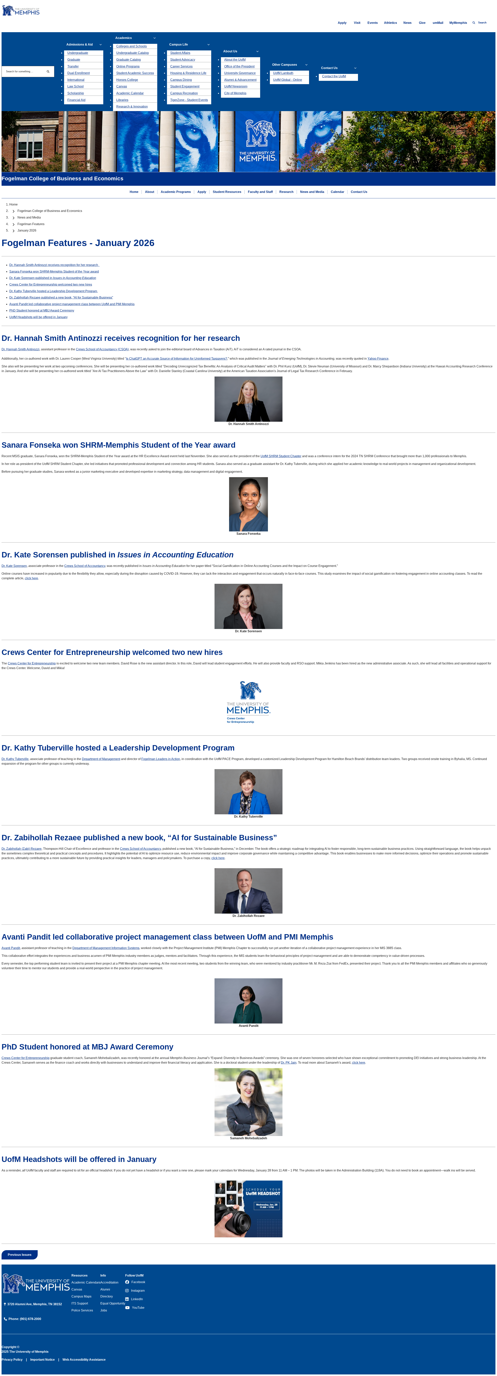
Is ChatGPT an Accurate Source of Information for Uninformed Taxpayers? (176, 358)
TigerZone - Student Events (189, 100)
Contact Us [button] (329, 68)
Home (134, 191)
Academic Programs (176, 191)
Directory (106, 1296)
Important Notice (42, 1359)
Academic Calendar (130, 93)
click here (31, 578)
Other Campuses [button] (284, 64)
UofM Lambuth (283, 73)
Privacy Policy (12, 1359)
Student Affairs (180, 52)
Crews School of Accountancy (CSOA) (102, 349)
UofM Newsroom (235, 86)
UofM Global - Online (287, 79)
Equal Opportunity (112, 1303)
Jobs (103, 1310)
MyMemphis (458, 22)
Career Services (181, 66)
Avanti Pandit (11, 948)
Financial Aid (76, 100)
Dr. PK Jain (288, 1062)
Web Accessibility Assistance (84, 1359)
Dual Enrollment (78, 73)
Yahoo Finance (378, 358)
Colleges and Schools (131, 46)
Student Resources (227, 191)
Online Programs (128, 66)
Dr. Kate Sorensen (14, 566)
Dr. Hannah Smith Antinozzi (20, 349)
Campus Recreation (184, 93)
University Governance (240, 73)
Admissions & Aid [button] (79, 44)
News (407, 22)
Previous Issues (19, 1254)
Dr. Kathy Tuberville (15, 759)
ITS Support (79, 1303)
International (75, 79)
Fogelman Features (30, 224)
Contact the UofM (334, 76)
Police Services (82, 1310)
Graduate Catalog (128, 59)
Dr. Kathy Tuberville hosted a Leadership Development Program (53, 291)
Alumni (105, 1289)
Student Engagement (184, 86)
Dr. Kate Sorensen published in (52, 278)
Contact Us (359, 191)
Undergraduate (77, 52)
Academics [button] (123, 38)
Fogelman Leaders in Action (160, 759)
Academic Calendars (85, 1282)
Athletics (390, 22)
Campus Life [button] (178, 44)
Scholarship (75, 93)
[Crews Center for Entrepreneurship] (248, 726)
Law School (75, 86)
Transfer (73, 66)
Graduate (73, 59)
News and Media (312, 191)
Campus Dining (181, 79)
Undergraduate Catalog (132, 52)
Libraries (122, 100)
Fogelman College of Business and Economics (49, 210)
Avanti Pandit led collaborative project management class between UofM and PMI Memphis (72, 304)
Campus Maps (81, 1296)
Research (286, 191)
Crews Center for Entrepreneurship (32, 663)
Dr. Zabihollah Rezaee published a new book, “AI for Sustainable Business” (61, 297)
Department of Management (101, 759)
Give (422, 22)
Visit (357, 22)
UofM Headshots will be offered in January (38, 317)
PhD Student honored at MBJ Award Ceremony (41, 310)
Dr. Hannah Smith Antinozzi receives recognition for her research (54, 265)
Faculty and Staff (260, 191)
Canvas (121, 86)
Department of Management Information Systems (105, 948)
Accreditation (109, 1282)
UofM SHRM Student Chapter (281, 456)
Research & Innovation (132, 106)
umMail (438, 22)
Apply (342, 22)
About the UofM (235, 59)
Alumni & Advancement (240, 79)
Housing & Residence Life (188, 73)
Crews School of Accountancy (84, 566)
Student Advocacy (182, 59)
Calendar (337, 191)
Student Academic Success (135, 73)
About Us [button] (230, 51)
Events (373, 22)
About (149, 191)
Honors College (127, 79)
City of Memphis (235, 93)
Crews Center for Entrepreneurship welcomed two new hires (50, 284)
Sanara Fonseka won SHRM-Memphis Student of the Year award (54, 271)
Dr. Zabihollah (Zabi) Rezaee (22, 848)
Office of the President (239, 66)
